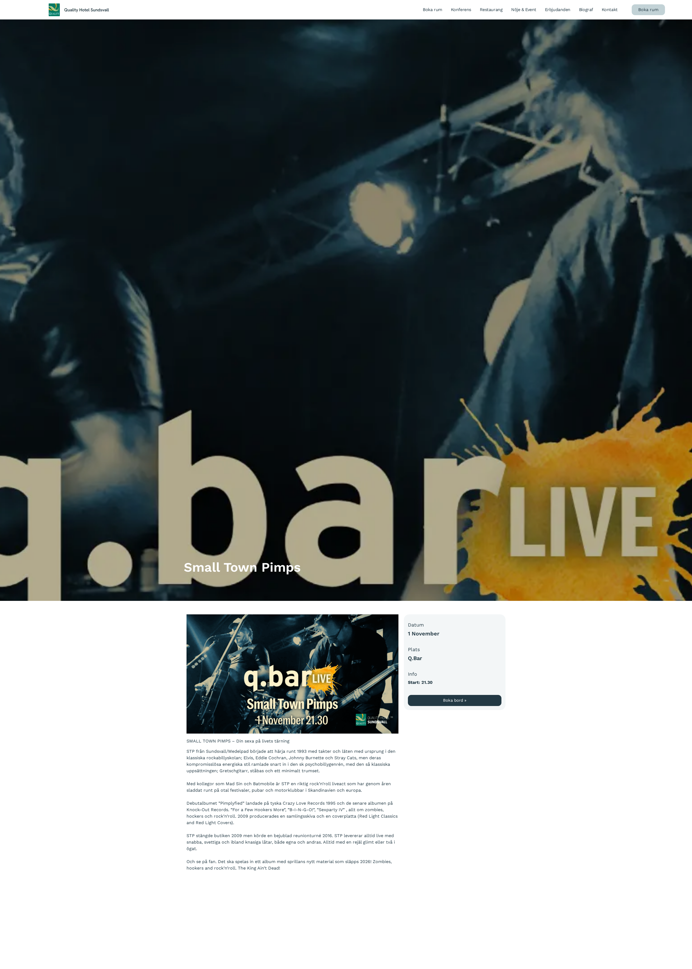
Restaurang (491, 9)
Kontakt (610, 9)
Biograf (586, 9)
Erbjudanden (557, 9)
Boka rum (432, 9)
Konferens (461, 9)
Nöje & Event (523, 9)
